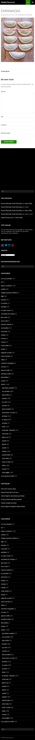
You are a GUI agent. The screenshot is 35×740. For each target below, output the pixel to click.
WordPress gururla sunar (7, 737)
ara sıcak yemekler (6, 278)
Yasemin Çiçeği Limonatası (9, 503)
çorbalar (4, 405)
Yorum (3, 91)
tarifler (3, 384)
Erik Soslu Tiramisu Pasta (8, 489)
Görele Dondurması (7, 217)
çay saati (4, 402)
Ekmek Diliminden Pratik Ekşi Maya (11, 203)
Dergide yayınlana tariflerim (9, 293)
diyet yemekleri (6, 409)
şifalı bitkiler (4, 377)
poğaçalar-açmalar (6, 352)
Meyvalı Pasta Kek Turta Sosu (9, 492)
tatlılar (4, 465)
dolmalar (3, 300)
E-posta (4, 125)
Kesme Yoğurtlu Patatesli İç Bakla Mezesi (13, 506)
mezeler (3, 342)
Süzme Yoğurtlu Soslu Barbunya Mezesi (12, 496)
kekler (3, 426)
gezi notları (4, 317)
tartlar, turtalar (6, 462)
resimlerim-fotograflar (7, 363)
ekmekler (4, 416)
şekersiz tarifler (5, 370)
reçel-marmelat (5, 356)
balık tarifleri (5, 395)
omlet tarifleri (5, 345)
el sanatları (4, 303)
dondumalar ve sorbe (8, 412)
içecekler (4, 423)
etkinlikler (4, 307)
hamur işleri (4, 321)
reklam (3, 360)
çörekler (3, 289)
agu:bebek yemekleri (8, 388)
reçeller (4, 448)
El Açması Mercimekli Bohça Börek (11, 499)
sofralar (3, 381)
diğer (2, 296)
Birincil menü (32, 2)
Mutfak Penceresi (8, 2)
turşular (4, 469)
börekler (4, 398)
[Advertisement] (17, 167)
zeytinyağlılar (6, 472)
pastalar (4, 441)
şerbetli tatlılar (6, 455)
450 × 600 (14, 14)
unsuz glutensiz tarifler (7, 476)
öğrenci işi (5, 437)
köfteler (3, 335)
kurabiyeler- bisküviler (8, 430)
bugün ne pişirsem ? (7, 285)
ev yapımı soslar (5, 310)
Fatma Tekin (28, 203)
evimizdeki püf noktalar (8, 314)
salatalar (4, 451)
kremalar (3, 338)
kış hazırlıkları (5, 328)
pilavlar (4, 444)
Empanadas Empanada (25, 14)
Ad (2, 116)
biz (2, 282)
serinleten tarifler (6, 374)
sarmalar (3, 367)
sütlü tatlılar (5, 458)
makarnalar (5, 434)
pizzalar (3, 349)
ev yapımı (5, 419)
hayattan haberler (6, 324)
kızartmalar (4, 331)
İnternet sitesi (5, 133)
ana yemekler (6, 391)
